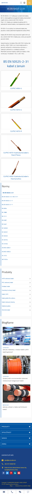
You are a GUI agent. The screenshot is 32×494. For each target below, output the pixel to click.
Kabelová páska (6, 306)
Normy (5, 186)
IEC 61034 (5, 244)
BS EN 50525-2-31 (8, 193)
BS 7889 (4, 212)
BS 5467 (4, 224)
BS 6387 (4, 220)
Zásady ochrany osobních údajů (22, 486)
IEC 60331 (5, 232)
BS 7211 (4, 216)
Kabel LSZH (5, 294)
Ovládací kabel (6, 286)
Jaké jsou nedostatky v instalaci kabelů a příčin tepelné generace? (16, 351)
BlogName (7, 322)
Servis (4, 438)
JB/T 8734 (5, 259)
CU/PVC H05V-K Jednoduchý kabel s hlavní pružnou (16, 177)
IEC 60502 (5, 228)
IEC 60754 (5, 240)
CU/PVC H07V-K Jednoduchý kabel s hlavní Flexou (16, 154)
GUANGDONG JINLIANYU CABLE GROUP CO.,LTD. (14, 483)
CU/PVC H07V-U (16, 110)
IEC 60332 (5, 236)
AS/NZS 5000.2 (6, 252)
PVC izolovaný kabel (7, 282)
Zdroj (4, 444)
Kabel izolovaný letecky (8, 302)
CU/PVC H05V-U (16, 88)
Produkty (7, 272)
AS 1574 (4, 256)
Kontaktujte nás (8, 455)
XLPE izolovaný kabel (8, 278)
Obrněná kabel (6, 310)
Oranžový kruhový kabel (8, 290)
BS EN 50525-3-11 (7, 205)
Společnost (6, 432)
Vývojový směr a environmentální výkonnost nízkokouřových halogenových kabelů (15, 379)
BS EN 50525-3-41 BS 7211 (10, 197)
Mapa (11, 486)
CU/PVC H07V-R (16, 131)
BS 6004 (4, 208)
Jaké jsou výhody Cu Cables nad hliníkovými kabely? (15, 408)
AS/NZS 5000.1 (6, 248)
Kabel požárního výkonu (8, 298)
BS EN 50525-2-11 (7, 201)
